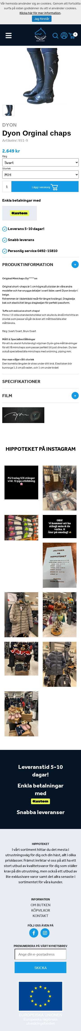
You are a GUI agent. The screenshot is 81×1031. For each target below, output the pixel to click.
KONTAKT (40, 915)
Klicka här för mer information (40, 13)
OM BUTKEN (40, 905)
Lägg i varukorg (41, 187)
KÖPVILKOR (40, 910)
